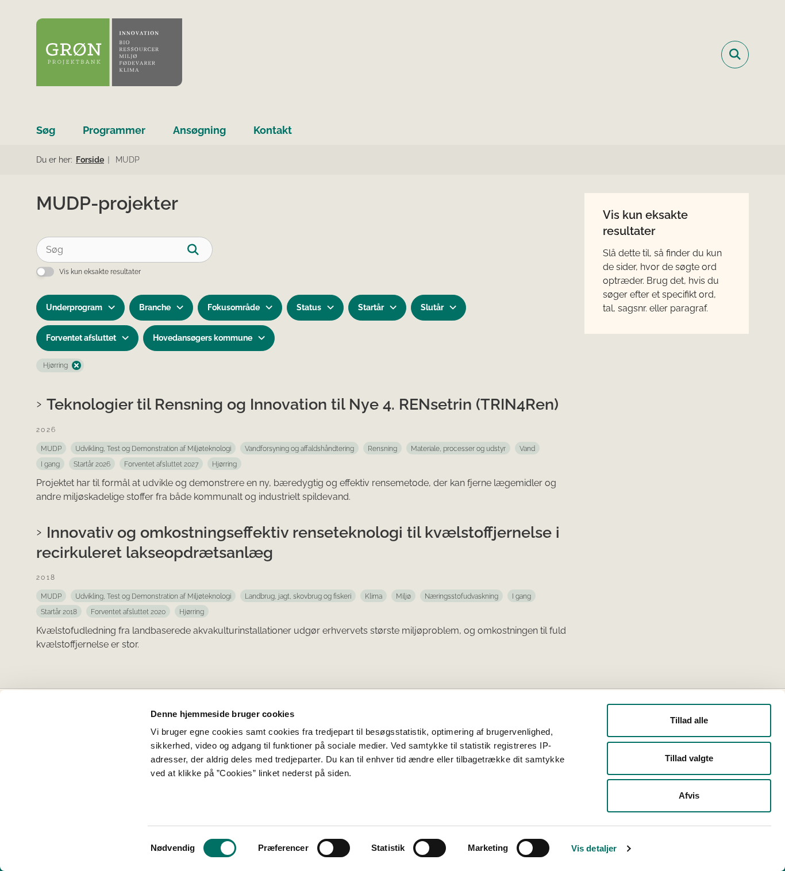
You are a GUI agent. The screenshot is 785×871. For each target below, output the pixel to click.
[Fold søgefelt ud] (735, 54)
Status (309, 307)
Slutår (432, 307)
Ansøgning (199, 130)
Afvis (689, 795)
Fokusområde (233, 307)
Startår (371, 307)
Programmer (114, 130)
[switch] (333, 848)
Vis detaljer (594, 848)
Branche (155, 307)
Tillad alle (689, 720)
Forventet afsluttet (81, 337)
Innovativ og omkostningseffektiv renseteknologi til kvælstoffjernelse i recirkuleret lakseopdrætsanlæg (298, 542)
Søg (45, 130)
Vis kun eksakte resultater (100, 272)
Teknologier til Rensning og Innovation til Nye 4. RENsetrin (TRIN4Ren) (303, 404)
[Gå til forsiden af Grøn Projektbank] (109, 54)
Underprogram (74, 307)
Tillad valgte (689, 758)
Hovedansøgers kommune (202, 337)
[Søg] (200, 250)
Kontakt (272, 130)
